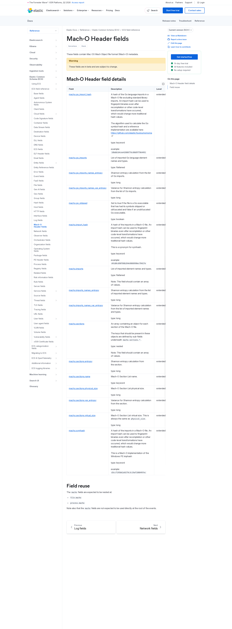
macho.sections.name (79, 376)
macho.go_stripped (78, 203)
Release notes (169, 20)
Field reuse (78, 485)
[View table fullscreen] (163, 84)
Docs (117, 10)
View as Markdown (178, 35)
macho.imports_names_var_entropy (86, 305)
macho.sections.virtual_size (82, 415)
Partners (179, 2)
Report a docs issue (178, 39)
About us (169, 2)
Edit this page (176, 43)
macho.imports (76, 268)
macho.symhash (77, 430)
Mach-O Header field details (96, 79)
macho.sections (76, 323)
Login (202, 2)
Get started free (184, 56)
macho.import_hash (78, 224)
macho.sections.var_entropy (82, 400)
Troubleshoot (185, 20)
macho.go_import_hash (80, 94)
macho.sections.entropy (80, 361)
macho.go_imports (78, 157)
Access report (78, 2)
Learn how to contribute (181, 47)
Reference (200, 20)
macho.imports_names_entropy (84, 290)
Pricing (109, 10)
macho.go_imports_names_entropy (86, 173)
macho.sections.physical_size (83, 388)
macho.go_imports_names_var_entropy (87, 188)
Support (188, 2)
